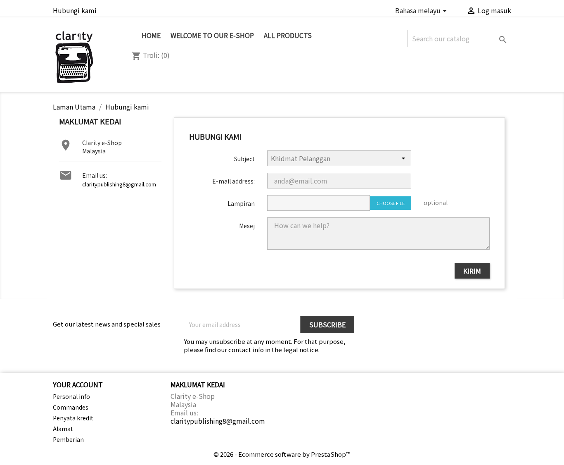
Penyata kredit (73, 418)
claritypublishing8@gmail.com (119, 184)
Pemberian (68, 439)
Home (151, 35)
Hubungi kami (75, 10)
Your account (78, 384)
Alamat (63, 428)
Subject (244, 159)
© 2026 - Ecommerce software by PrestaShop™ (282, 454)
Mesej (247, 226)
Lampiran (241, 203)
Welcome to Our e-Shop (212, 35)
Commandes (70, 407)
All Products (288, 35)
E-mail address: (233, 181)
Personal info (71, 396)
